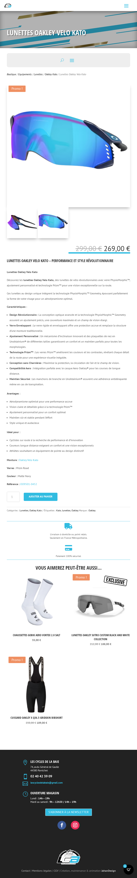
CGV (56, 870)
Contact (25, 870)
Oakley (75, 510)
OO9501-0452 (28, 484)
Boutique (11, 74)
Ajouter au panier (40, 496)
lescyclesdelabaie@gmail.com (46, 782)
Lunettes (38, 74)
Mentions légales (42, 870)
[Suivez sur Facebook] (61, 825)
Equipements (25, 74)
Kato (58, 510)
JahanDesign (108, 870)
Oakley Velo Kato (28, 460)
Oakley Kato (51, 74)
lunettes (66, 510)
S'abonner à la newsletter (68, 812)
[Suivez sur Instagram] (75, 825)
